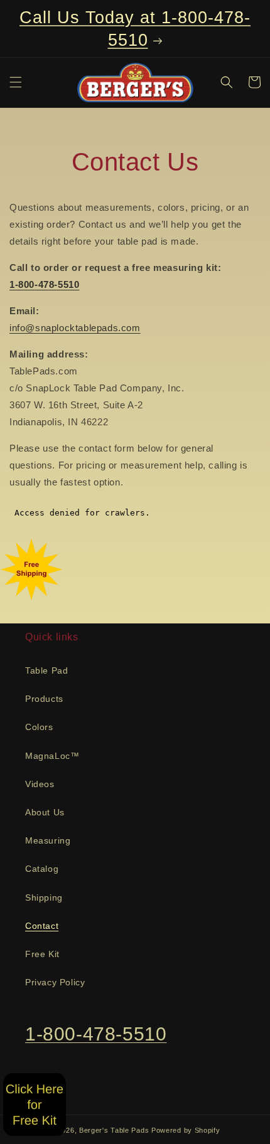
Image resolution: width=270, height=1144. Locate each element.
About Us (45, 812)
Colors (39, 727)
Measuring (47, 840)
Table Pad (46, 670)
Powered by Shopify (185, 1130)
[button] (16, 82)
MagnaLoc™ (52, 756)
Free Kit (42, 954)
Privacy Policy (55, 982)
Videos (40, 784)
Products (44, 699)
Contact (41, 926)
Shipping (44, 897)
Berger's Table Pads (114, 1130)
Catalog (41, 869)
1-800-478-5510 (95, 1034)
